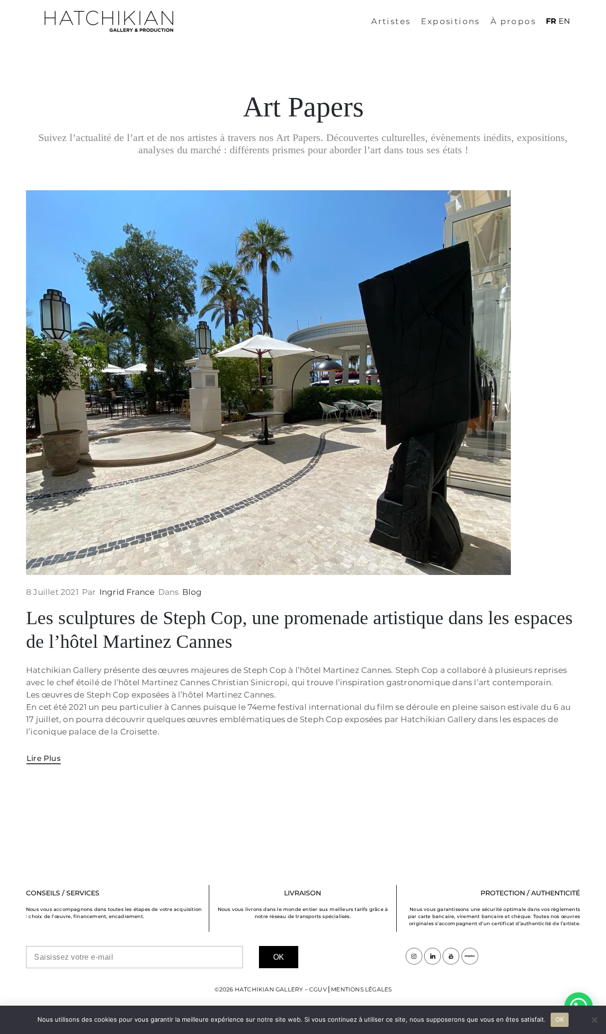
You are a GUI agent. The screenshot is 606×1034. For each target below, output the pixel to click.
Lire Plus (44, 758)
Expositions (450, 21)
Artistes (390, 21)
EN (564, 21)
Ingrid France (127, 592)
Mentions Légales (361, 989)
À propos (513, 21)
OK (559, 1019)
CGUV (318, 989)
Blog (192, 592)
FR (551, 21)
